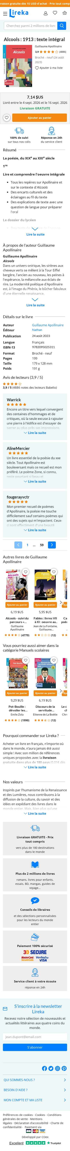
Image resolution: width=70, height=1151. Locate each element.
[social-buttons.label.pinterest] (64, 1069)
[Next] (52, 545)
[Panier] (64, 13)
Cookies (40, 1115)
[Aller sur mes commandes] (46, 13)
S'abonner (35, 1047)
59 (42, 545)
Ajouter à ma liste (51, 68)
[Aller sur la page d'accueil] (19, 13)
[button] (41, 51)
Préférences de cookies (18, 1115)
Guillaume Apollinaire (48, 46)
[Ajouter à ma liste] (6, 117)
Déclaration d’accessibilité (31, 1123)
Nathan (37, 329)
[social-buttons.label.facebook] (44, 1069)
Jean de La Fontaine (45, 626)
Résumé (9, 149)
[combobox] (31, 26)
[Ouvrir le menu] (4, 13)
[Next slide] (61, 602)
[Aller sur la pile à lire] (55, 13)
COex (45, 1137)
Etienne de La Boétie (45, 714)
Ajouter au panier (39, 118)
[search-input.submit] (61, 26)
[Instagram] (57, 1069)
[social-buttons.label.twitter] (50, 1069)
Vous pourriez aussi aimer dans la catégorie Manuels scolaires (31, 647)
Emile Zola (17, 714)
